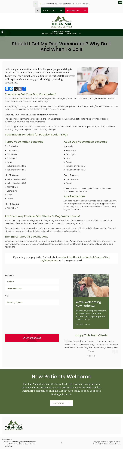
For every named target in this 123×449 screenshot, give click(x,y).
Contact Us (58, 403)
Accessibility (8, 444)
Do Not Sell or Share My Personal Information (20, 442)
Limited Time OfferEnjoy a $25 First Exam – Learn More (59, 33)
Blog (6, 295)
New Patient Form (14, 288)
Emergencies (73, 10)
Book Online (49, 10)
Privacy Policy (7, 440)
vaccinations (21, 98)
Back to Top (8, 446)
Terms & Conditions (21, 444)
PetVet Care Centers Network (110, 444)
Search (32, 444)
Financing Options (14, 302)
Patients (10, 281)
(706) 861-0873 (84, 4)
